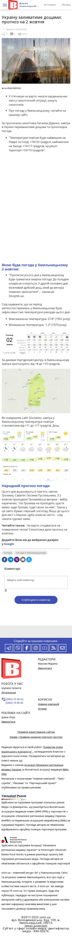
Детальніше (8, 692)
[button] (5, 5)
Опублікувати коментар (35, 599)
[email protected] (36, 925)
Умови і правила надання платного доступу (36, 737)
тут (21, 760)
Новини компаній (48, 704)
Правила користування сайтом (36, 732)
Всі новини (50, 4)
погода (7, 552)
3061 (22, 34)
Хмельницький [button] (28, 6)
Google (9, 544)
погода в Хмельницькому (31, 552)
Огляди (42, 708)
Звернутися (8, 721)
